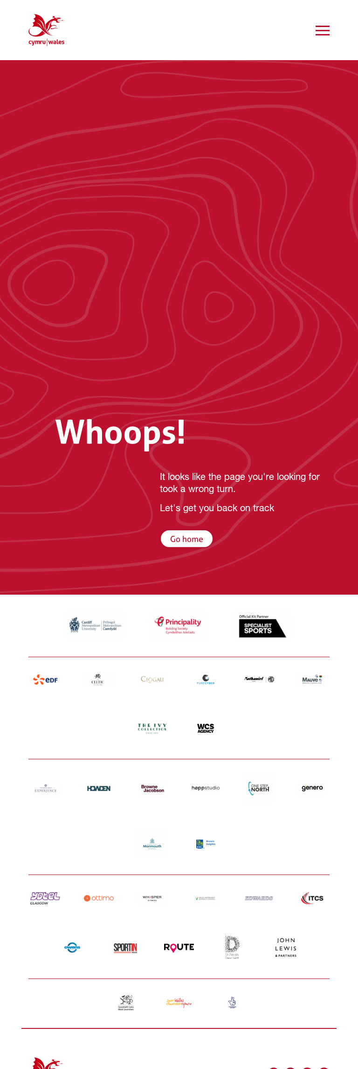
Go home (186, 539)
